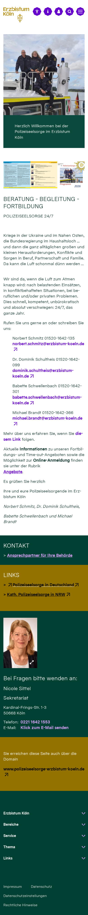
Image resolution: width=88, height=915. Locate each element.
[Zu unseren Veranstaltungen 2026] (44, 175)
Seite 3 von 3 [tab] (52, 144)
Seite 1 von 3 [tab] (36, 144)
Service (9, 836)
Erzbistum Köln (16, 813)
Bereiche (11, 824)
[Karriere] (58, 11)
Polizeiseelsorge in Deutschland (43, 584)
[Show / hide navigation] (80, 11)
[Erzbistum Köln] (18, 14)
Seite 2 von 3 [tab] (44, 144)
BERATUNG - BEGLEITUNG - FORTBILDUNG (41, 202)
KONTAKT (16, 545)
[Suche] (69, 11)
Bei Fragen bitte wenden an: (40, 678)
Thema (9, 847)
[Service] (48, 11)
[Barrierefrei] (37, 11)
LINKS (11, 575)
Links (7, 858)
